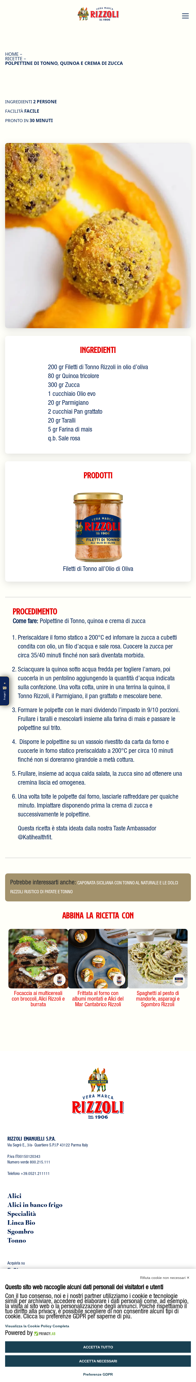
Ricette (13, 58)
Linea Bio (21, 1223)
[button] (185, 15)
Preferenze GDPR (98, 1374)
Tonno (16, 1241)
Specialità (21, 1214)
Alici (14, 1197)
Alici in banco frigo (35, 1206)
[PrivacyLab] (44, 1333)
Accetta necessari (98, 1361)
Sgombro (20, 1232)
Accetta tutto (98, 1347)
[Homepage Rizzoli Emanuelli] (98, 12)
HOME (12, 54)
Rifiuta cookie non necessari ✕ (165, 1278)
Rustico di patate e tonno (48, 892)
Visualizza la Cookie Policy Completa (37, 1326)
